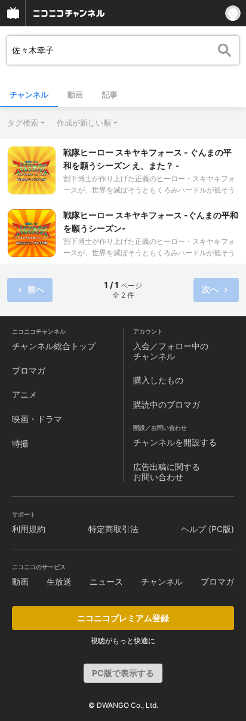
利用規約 (28, 529)
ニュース (106, 581)
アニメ (24, 394)
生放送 (59, 581)
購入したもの (158, 380)
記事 (110, 94)
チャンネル (29, 94)
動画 (75, 94)
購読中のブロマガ (166, 404)
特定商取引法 (113, 529)
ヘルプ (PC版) (207, 529)
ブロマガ (28, 370)
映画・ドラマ (37, 419)
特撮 (20, 443)
